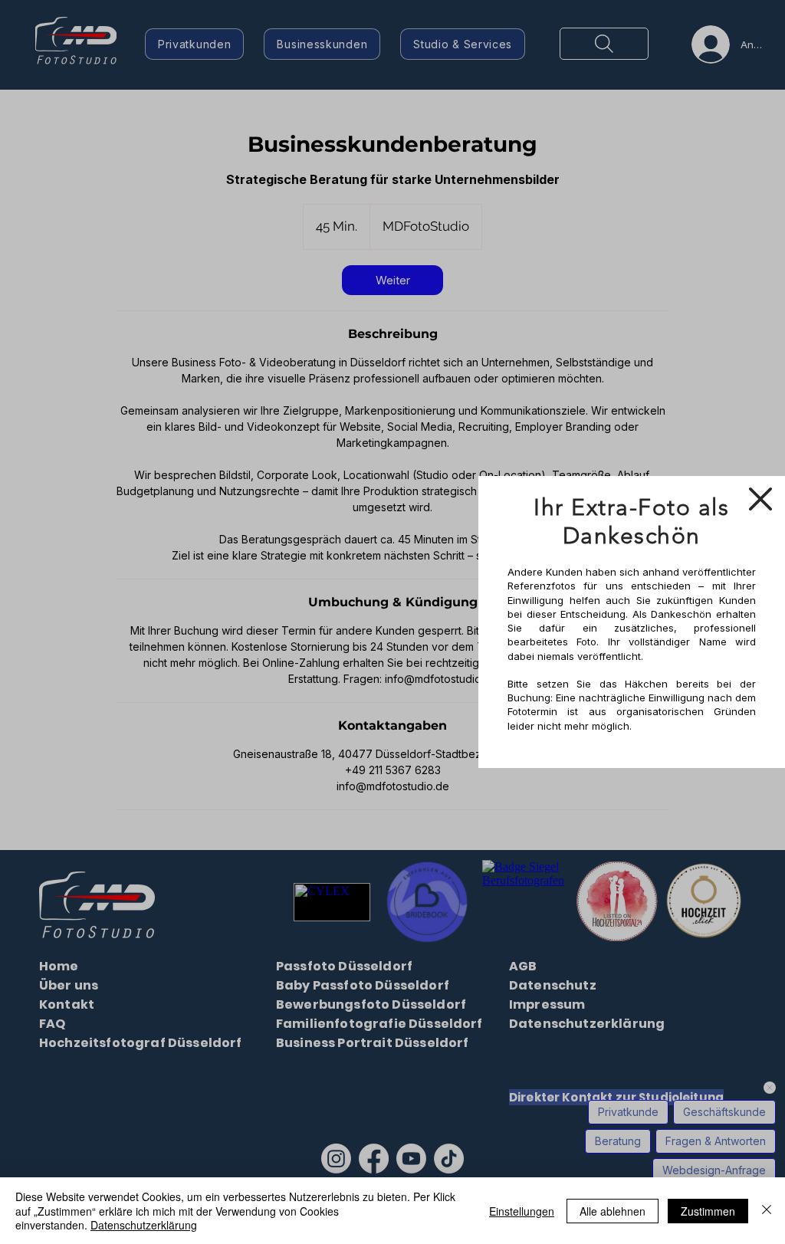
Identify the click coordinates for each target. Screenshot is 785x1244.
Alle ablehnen (612, 1211)
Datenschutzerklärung (143, 1225)
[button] (760, 498)
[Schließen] (766, 1211)
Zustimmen (708, 1211)
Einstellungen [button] (521, 1211)
